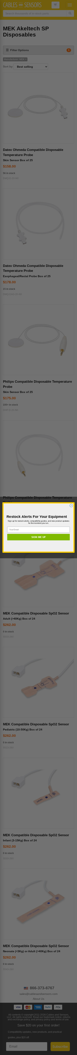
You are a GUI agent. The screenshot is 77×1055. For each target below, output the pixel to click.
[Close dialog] (71, 505)
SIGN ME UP (38, 537)
